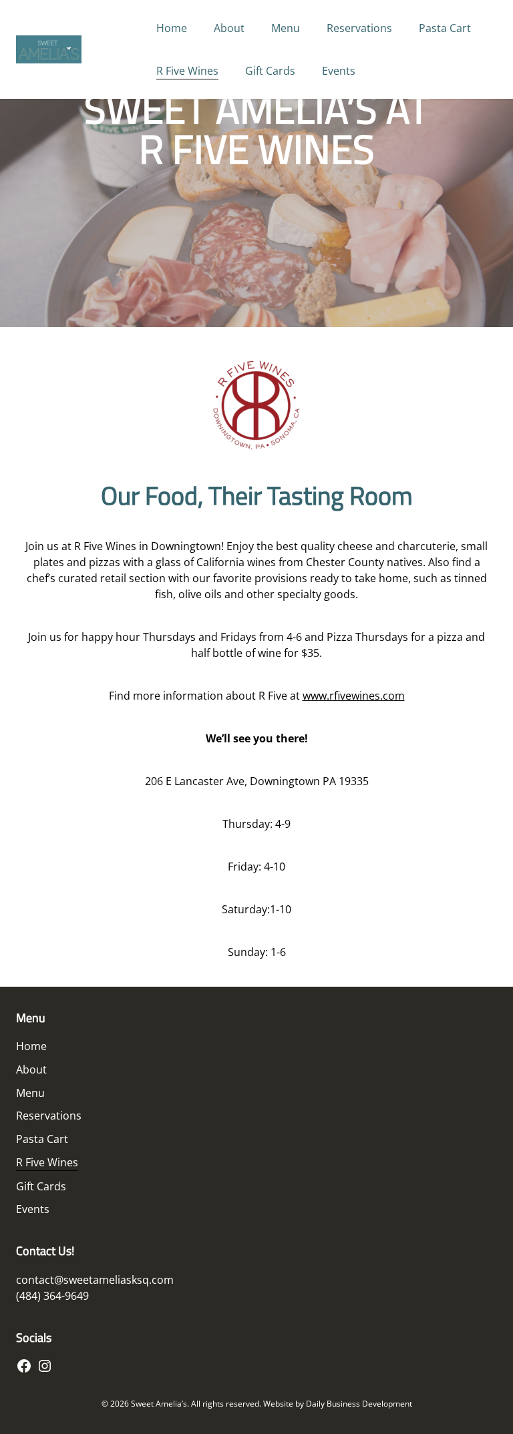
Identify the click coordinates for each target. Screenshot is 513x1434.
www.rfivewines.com (354, 695)
